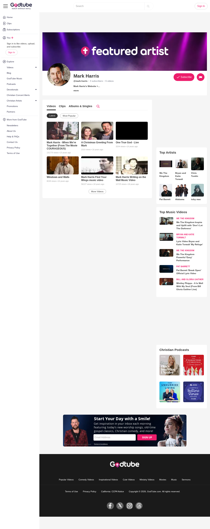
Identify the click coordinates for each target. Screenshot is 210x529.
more (76, 90)
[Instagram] (129, 505)
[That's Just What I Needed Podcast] (169, 365)
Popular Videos (66, 479)
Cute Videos (129, 479)
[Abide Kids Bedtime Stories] (193, 392)
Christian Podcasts (174, 350)
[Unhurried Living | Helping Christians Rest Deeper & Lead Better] (169, 392)
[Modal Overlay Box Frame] (125, 430)
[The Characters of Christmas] (193, 365)
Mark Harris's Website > (85, 86)
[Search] (148, 6)
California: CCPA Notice (112, 491)
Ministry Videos (147, 479)
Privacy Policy (89, 491)
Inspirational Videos (108, 479)
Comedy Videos (86, 479)
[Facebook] (110, 505)
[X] (119, 505)
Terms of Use (71, 491)
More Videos (97, 191)
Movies (162, 479)
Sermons (186, 479)
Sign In (11, 52)
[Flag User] (200, 77)
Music (174, 479)
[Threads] (139, 505)
